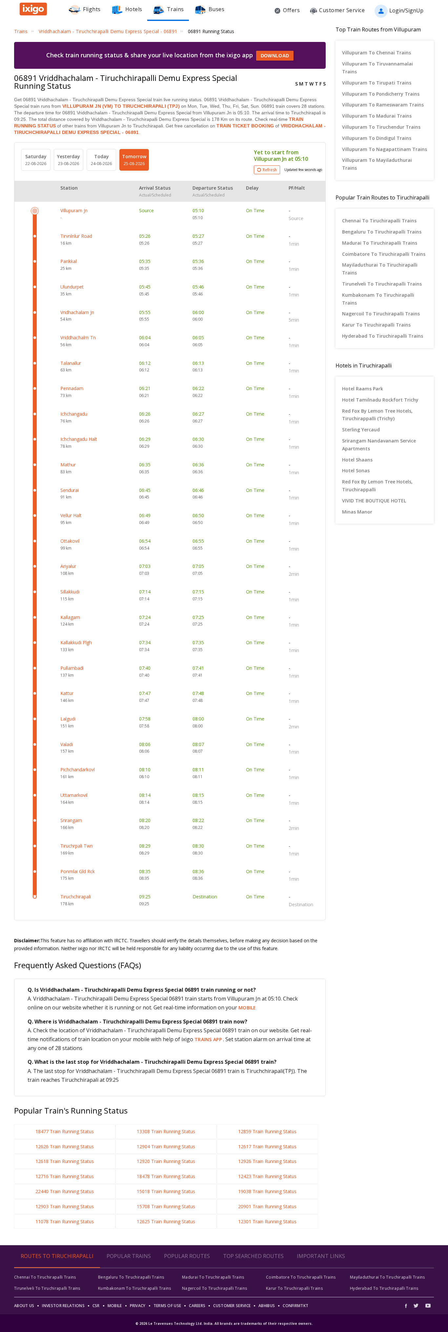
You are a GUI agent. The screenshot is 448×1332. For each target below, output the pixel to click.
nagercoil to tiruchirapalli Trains (381, 313)
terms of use (167, 1305)
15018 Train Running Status (166, 1191)
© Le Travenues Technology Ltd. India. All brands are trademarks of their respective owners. (224, 1323)
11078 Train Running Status (64, 1221)
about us (24, 1305)
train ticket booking (245, 125)
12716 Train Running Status (64, 1176)
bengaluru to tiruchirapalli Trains (381, 232)
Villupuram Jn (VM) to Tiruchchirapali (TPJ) (121, 106)
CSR (96, 1305)
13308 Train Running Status (166, 1131)
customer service (232, 1305)
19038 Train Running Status (267, 1191)
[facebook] (407, 1305)
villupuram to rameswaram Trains (383, 105)
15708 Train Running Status (166, 1206)
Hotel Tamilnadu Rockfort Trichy (380, 400)
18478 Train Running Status (166, 1176)
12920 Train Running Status (166, 1161)
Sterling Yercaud (361, 429)
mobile (247, 1007)
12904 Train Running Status (166, 1146)
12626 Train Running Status (64, 1146)
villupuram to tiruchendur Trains (381, 127)
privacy (138, 1305)
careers (197, 1305)
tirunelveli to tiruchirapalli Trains (382, 284)
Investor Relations (63, 1305)
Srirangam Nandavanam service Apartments (379, 445)
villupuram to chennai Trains (376, 52)
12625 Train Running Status (166, 1221)
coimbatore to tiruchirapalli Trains (383, 254)
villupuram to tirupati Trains (376, 83)
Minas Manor (357, 512)
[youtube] (428, 1305)
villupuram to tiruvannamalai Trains (377, 68)
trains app (208, 1039)
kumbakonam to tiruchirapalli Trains (378, 299)
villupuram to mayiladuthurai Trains (377, 164)
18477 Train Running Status (64, 1131)
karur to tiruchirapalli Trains (376, 325)
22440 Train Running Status (64, 1191)
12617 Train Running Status (267, 1146)
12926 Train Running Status (267, 1161)
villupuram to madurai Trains (377, 116)
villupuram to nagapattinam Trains (384, 149)
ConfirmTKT (295, 1305)
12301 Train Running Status (267, 1221)
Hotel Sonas (356, 470)
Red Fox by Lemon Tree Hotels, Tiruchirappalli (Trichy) (377, 415)
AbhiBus (266, 1305)
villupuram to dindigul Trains (376, 138)
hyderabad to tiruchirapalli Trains (382, 336)
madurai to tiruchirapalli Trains (379, 243)
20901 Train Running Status (267, 1206)
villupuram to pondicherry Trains (380, 94)
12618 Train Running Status (64, 1161)
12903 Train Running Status (64, 1206)
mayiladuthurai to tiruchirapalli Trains (379, 269)
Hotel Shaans (357, 460)
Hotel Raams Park (362, 388)
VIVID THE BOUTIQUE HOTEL (374, 500)
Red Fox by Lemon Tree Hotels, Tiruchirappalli (377, 485)
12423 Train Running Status (267, 1176)
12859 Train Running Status (267, 1131)
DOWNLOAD (275, 55)
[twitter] (416, 1305)
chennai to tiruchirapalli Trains (379, 220)
